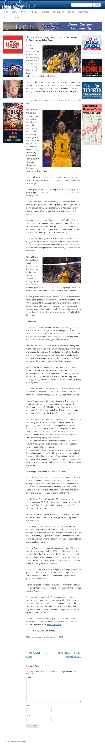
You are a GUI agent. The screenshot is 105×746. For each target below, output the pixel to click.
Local (14, 12)
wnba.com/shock (54, 624)
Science (71, 12)
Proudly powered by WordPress (14, 741)
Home (5, 12)
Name (29, 705)
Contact (16, 18)
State (23, 12)
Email (29, 715)
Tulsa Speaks (83, 12)
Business (45, 12)
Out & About (58, 12)
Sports (6, 18)
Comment (31, 677)
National (34, 12)
